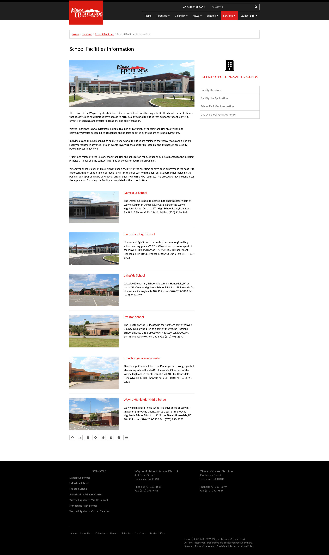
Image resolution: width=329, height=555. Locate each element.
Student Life (248, 15)
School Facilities (104, 34)
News (196, 15)
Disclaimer (222, 546)
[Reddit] (95, 437)
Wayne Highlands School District (229, 538)
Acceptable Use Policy (242, 546)
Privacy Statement (205, 546)
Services (228, 15)
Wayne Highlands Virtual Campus (89, 511)
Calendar (180, 15)
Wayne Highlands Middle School (145, 399)
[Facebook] (72, 437)
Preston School (134, 317)
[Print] (118, 437)
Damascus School (135, 192)
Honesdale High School (139, 234)
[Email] (126, 437)
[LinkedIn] (87, 437)
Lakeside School (134, 275)
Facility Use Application (214, 98)
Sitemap (188, 546)
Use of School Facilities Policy (218, 114)
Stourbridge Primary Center (142, 358)
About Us (162, 15)
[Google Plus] (110, 437)
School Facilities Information (217, 106)
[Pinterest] (103, 437)
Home (148, 15)
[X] (80, 437)
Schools (211, 15)
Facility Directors (211, 89)
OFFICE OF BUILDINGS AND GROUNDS (230, 77)
